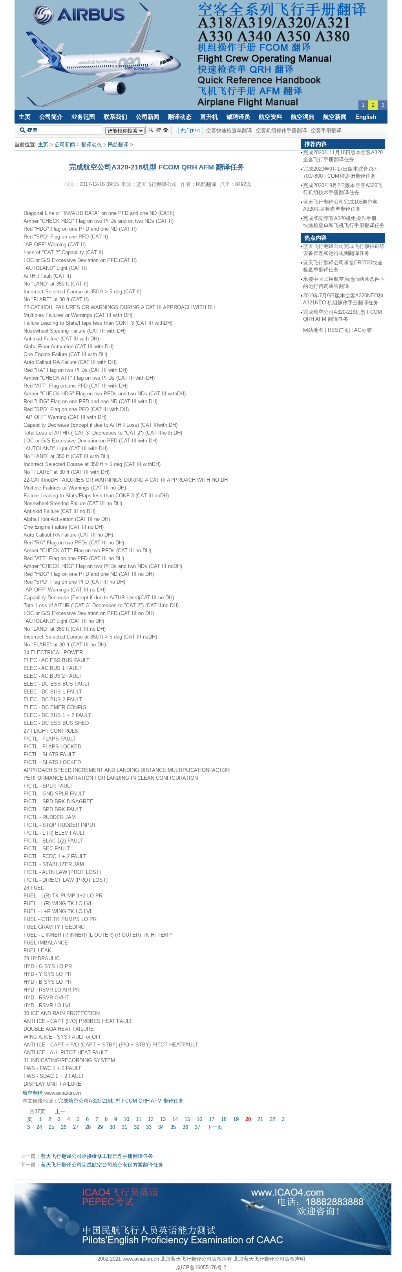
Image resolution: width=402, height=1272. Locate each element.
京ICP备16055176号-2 (201, 1267)
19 (236, 1119)
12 (150, 1119)
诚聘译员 (238, 116)
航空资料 (270, 116)
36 (185, 1127)
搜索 (158, 130)
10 (126, 1119)
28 (88, 1127)
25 (51, 1127)
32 (136, 1127)
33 (149, 1127)
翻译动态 (180, 116)
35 (173, 1127)
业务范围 (83, 116)
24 (39, 1127)
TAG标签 (361, 330)
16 (199, 1119)
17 (211, 1119)
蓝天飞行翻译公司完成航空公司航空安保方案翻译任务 (102, 1165)
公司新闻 (147, 116)
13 (163, 1119)
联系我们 (115, 116)
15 (187, 1119)
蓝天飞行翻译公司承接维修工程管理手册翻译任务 (97, 1156)
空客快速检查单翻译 (229, 130)
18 (224, 1119)
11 (138, 1119)
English (365, 116)
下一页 (214, 1127)
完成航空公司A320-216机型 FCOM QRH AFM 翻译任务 (121, 1101)
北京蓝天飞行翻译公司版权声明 (269, 1259)
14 (175, 1119)
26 (63, 1127)
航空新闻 (335, 116)
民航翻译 (118, 144)
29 (100, 1127)
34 (161, 1127)
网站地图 (313, 330)
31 (124, 1127)
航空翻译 (32, 1093)
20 (248, 1119)
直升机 (209, 116)
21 (260, 1119)
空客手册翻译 (326, 130)
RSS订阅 (338, 330)
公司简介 (51, 116)
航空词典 (302, 116)
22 (272, 1119)
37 (197, 1127)
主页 (25, 116)
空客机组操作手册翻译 (281, 130)
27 (76, 1127)
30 (112, 1127)
